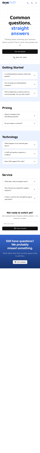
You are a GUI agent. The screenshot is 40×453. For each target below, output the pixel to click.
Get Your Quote (20, 51)
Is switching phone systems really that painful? (18, 75)
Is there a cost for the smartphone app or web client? (18, 198)
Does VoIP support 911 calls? (14, 161)
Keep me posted (21, 228)
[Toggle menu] (36, 3)
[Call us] (28, 3)
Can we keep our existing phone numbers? (15, 84)
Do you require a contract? (13, 123)
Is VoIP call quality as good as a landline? (15, 153)
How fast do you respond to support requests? (17, 189)
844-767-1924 (21, 57)
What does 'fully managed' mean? (16, 181)
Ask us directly (21, 262)
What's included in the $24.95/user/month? (12, 115)
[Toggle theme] (32, 3)
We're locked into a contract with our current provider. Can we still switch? (17, 93)
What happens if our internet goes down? (16, 144)
